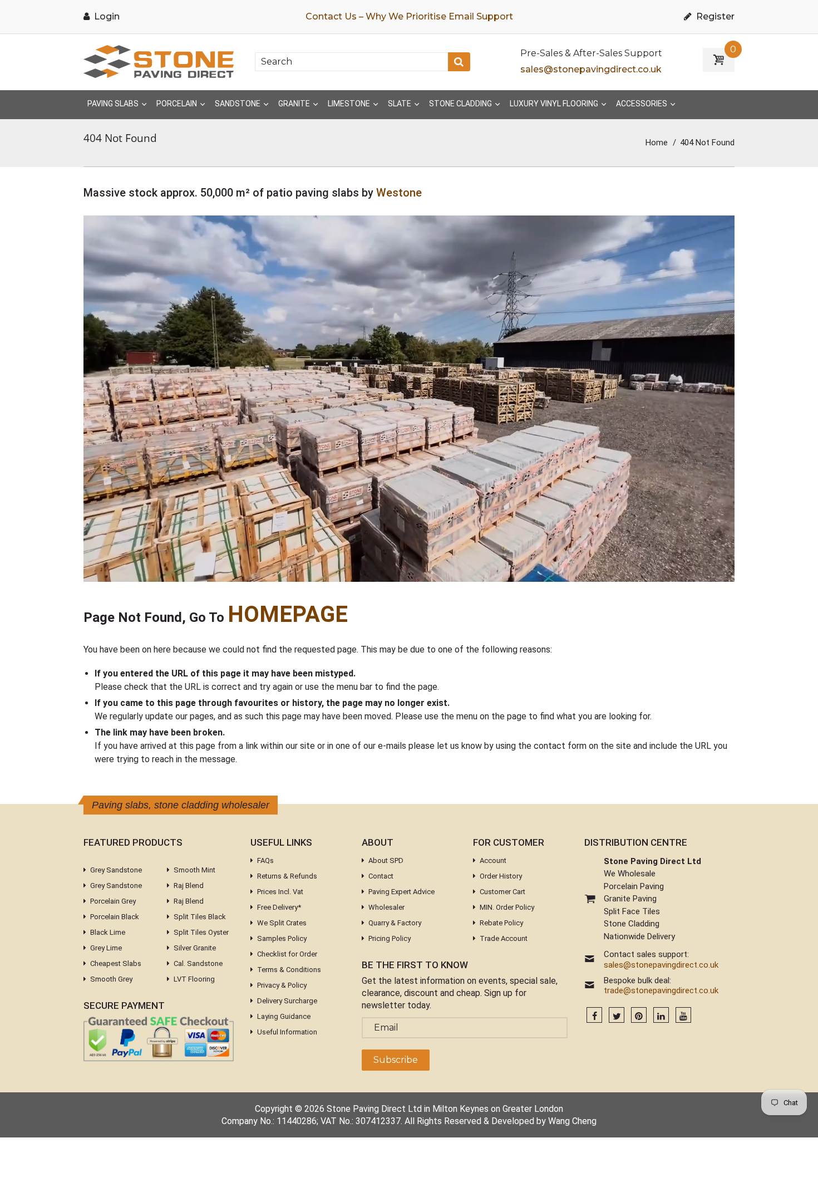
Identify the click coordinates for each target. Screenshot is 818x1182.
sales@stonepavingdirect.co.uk (591, 69)
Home (656, 143)
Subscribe (395, 1060)
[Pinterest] (639, 1016)
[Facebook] (594, 1016)
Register (714, 16)
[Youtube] (683, 1016)
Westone (399, 192)
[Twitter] (617, 1016)
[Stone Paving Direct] (158, 61)
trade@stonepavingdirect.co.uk (661, 990)
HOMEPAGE (288, 614)
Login (106, 16)
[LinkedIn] (661, 1016)
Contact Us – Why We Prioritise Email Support (409, 16)
